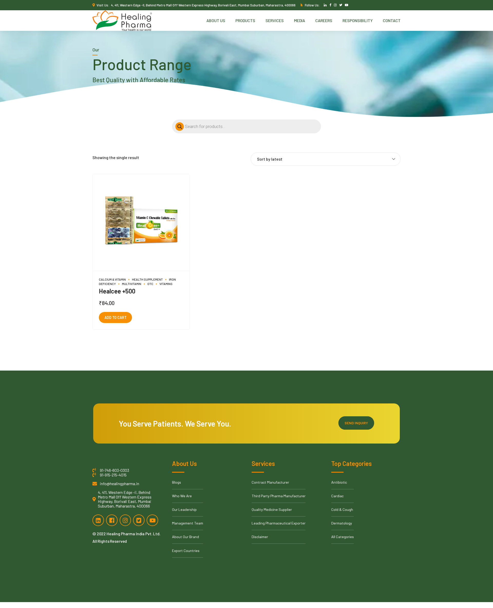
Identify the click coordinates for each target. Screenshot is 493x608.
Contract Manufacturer (270, 482)
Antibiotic (339, 482)
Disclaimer (260, 537)
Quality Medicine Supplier (272, 509)
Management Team (187, 523)
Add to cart (116, 317)
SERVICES (275, 20)
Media (299, 20)
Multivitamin (131, 283)
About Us (215, 20)
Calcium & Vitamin (112, 279)
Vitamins (166, 283)
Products (245, 20)
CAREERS (323, 20)
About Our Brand (185, 537)
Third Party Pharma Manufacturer (279, 496)
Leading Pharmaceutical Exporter (279, 523)
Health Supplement (147, 279)
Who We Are (182, 496)
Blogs (176, 482)
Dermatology (341, 523)
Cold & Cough (342, 509)
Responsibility (358, 20)
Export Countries (186, 550)
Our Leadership (184, 509)
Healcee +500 (117, 291)
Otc (150, 283)
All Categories (342, 537)
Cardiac (337, 496)
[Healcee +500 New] (141, 222)
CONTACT (392, 20)
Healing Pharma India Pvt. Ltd (133, 533)
